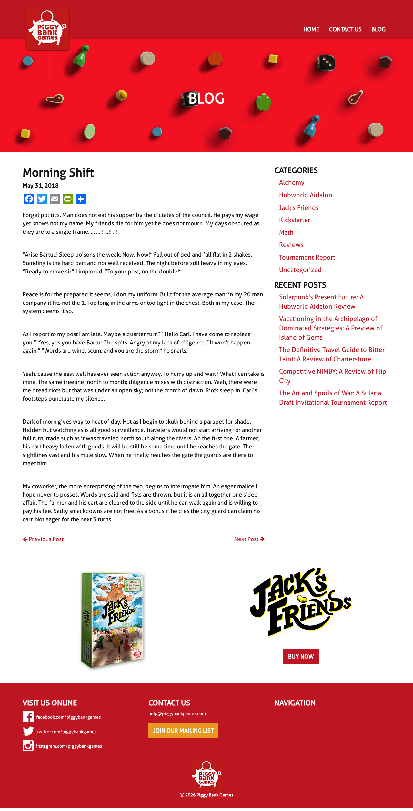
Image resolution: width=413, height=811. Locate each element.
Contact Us (345, 29)
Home (311, 29)
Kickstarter (294, 220)
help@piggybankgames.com (177, 713)
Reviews (291, 245)
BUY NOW (301, 656)
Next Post (247, 539)
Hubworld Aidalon (305, 195)
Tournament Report (307, 257)
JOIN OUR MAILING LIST (183, 730)
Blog (378, 29)
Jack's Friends (299, 207)
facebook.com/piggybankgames (68, 717)
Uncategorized (300, 269)
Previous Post (45, 539)
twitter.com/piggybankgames (66, 731)
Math (286, 232)
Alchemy (292, 182)
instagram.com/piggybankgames (69, 746)
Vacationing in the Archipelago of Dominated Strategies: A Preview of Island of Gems (330, 328)
